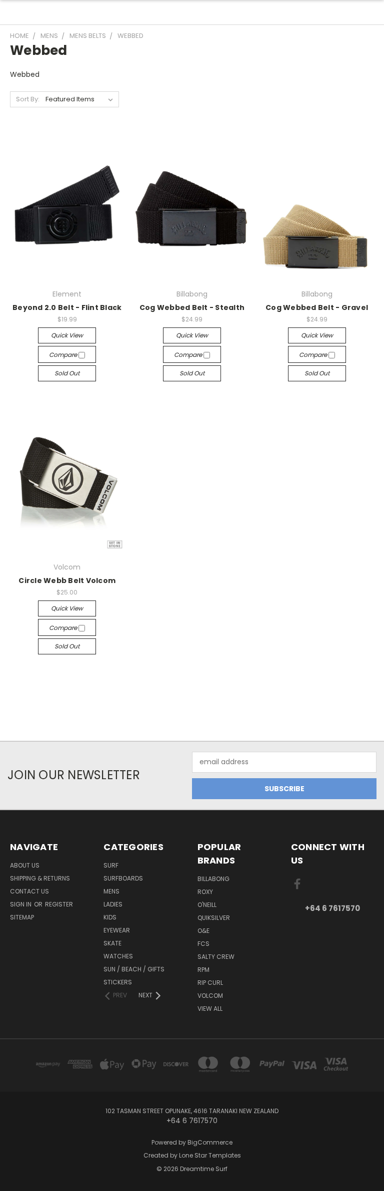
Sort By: (28, 99)
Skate (113, 943)
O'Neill (207, 904)
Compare (63, 354)
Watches (118, 956)
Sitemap (22, 917)
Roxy (205, 892)
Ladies (113, 904)
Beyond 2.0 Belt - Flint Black (67, 307)
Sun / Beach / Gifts (134, 969)
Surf (111, 865)
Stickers (118, 982)
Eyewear (117, 930)
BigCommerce (210, 1142)
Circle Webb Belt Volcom (67, 581)
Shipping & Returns (40, 878)
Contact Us (29, 891)
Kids (110, 917)
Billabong (214, 879)
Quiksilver (214, 917)
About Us (25, 865)
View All (210, 1008)
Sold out (67, 373)
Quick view (67, 335)
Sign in (21, 904)
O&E (204, 930)
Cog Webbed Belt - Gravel (317, 307)
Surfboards (123, 878)
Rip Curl (210, 982)
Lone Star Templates (210, 1155)
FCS (204, 943)
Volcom (210, 995)
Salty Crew (216, 956)
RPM (204, 969)
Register (59, 904)
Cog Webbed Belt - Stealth (192, 307)
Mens (112, 891)
